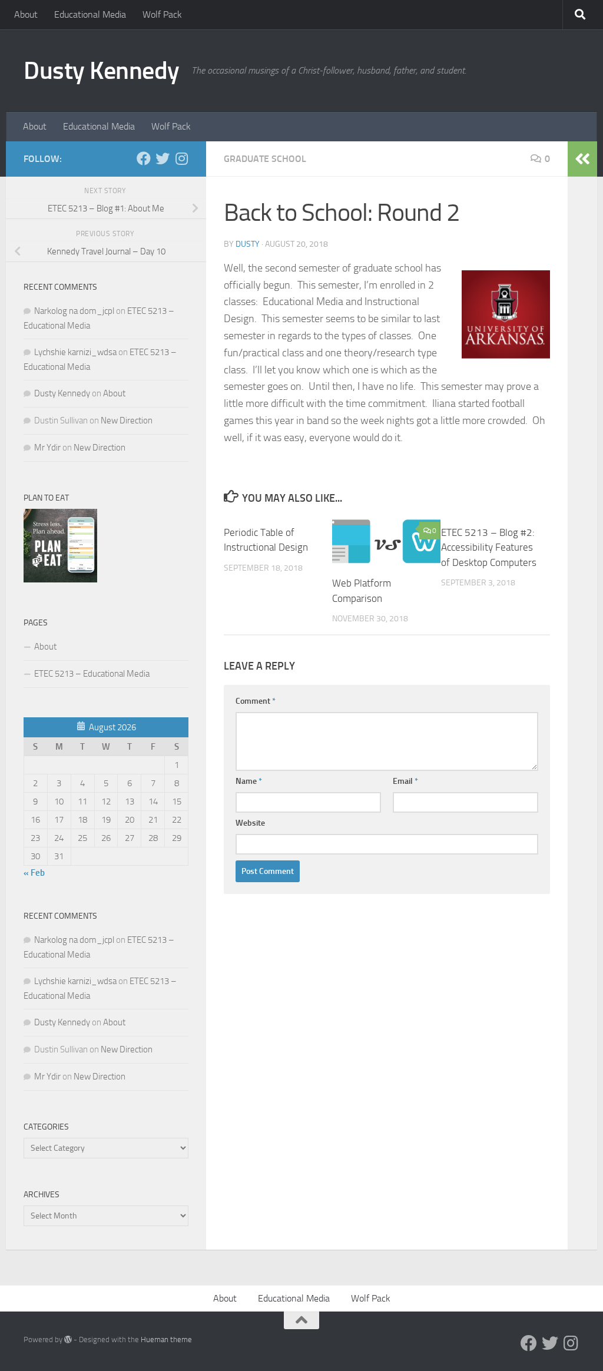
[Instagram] (181, 158)
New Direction (127, 420)
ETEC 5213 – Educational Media (92, 673)
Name (249, 781)
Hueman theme (166, 1339)
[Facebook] (144, 158)
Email (405, 781)
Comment (256, 701)
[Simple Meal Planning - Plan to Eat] (60, 579)
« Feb (34, 872)
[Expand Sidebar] (582, 159)
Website (250, 823)
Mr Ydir (47, 447)
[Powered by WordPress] (68, 1339)
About (26, 14)
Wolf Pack (162, 14)
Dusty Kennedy (102, 70)
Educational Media (90, 14)
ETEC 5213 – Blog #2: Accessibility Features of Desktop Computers (488, 547)
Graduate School (265, 158)
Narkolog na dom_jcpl (74, 311)
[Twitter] (162, 158)
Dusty (248, 244)
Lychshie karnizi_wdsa (75, 352)
